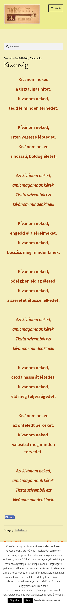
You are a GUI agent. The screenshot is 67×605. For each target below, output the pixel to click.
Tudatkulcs (36, 58)
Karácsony (53, 542)
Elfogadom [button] (15, 600)
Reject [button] (28, 600)
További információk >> (47, 600)
